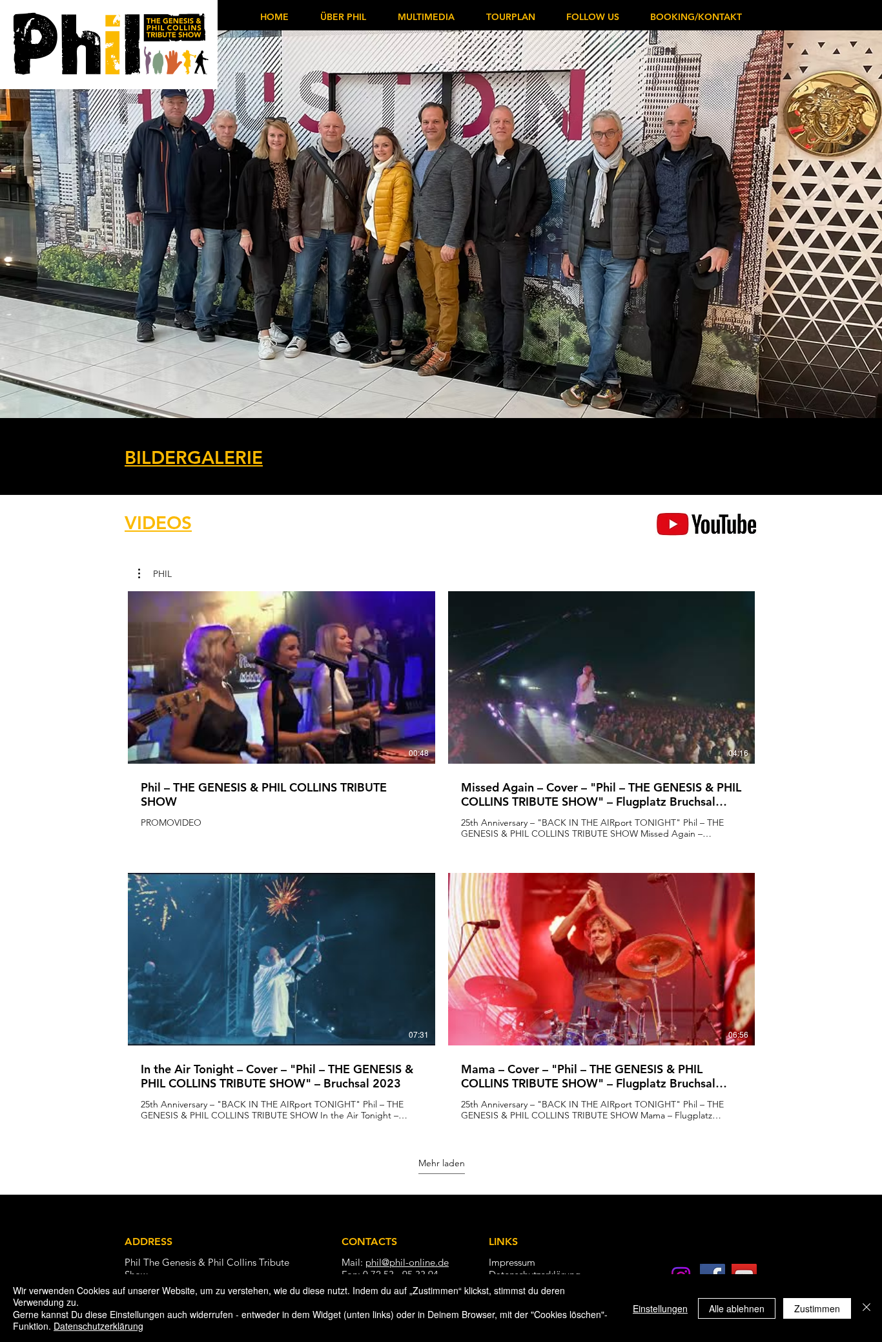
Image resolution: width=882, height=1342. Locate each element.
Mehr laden (441, 1163)
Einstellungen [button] (660, 1308)
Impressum (512, 1262)
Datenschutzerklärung (98, 1325)
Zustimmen (817, 1308)
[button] (426, 17)
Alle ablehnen (736, 1308)
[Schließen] (866, 1308)
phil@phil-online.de (407, 1262)
